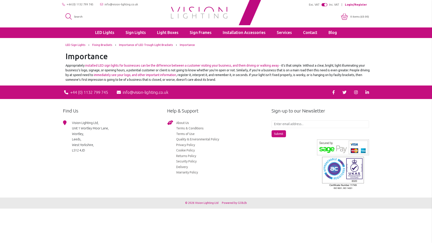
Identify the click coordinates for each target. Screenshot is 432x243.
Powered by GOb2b (234, 202)
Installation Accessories (244, 32)
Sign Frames (201, 32)
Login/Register (356, 4)
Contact (310, 32)
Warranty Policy (187, 172)
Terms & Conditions (190, 128)
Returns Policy (186, 156)
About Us (182, 123)
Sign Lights (136, 32)
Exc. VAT (314, 4)
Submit (278, 133)
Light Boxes (167, 32)
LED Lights (104, 32)
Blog (332, 32)
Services (284, 32)
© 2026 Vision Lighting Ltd (202, 202)
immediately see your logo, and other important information (135, 75)
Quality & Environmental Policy (197, 139)
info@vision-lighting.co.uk (121, 4)
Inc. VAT (334, 4)
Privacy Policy (185, 145)
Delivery (182, 167)
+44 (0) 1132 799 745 (79, 4)
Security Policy (186, 161)
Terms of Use (185, 134)
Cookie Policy (185, 150)
